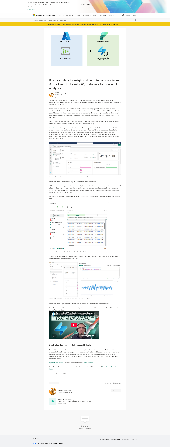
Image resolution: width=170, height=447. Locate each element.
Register (128, 15)
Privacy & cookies (115, 439)
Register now (31, 9)
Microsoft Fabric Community (39, 20)
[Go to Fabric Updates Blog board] (52, 401)
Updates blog (51, 20)
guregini (57, 92)
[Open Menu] (135, 20)
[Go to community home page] (44, 15)
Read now (115, 24)
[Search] (123, 15)
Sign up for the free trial (56, 362)
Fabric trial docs (88, 362)
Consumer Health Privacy (56, 443)
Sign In (134, 15)
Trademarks (134, 439)
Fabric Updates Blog (61, 20)
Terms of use (125, 439)
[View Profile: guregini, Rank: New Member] (51, 95)
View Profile (116, 391)
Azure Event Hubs (54, 128)
